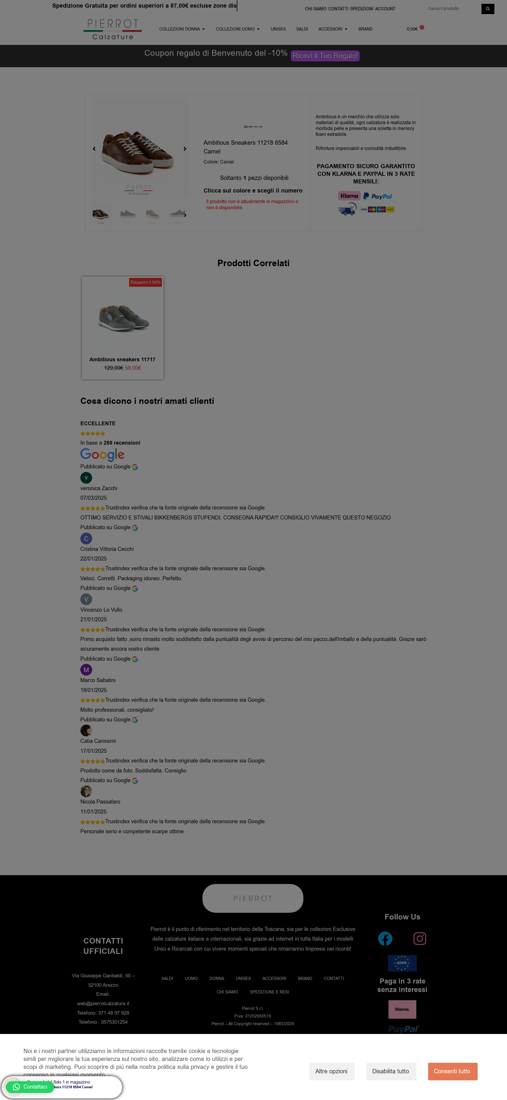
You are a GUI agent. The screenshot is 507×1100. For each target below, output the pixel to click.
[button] (30, 1087)
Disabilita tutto (390, 1071)
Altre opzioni (331, 1071)
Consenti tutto (452, 1071)
